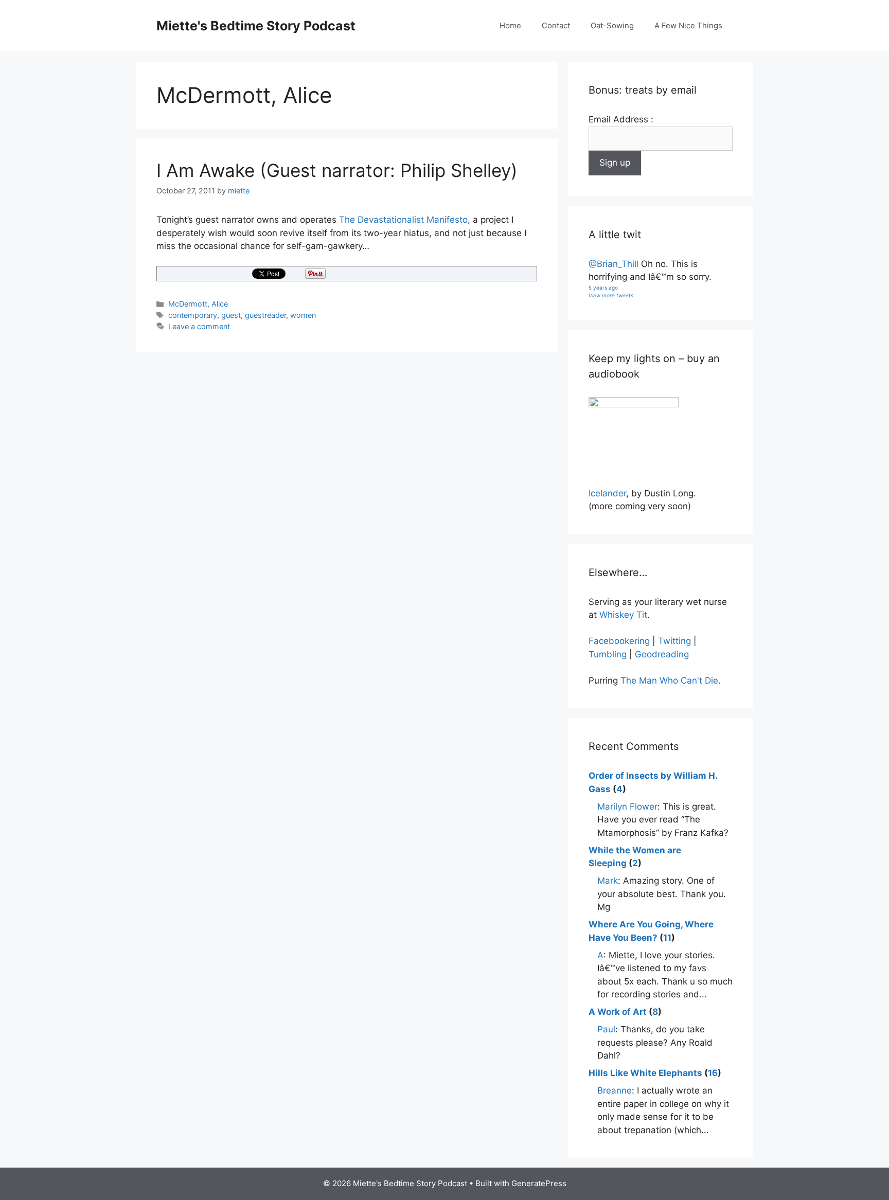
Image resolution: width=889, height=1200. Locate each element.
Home (510, 25)
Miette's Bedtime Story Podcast (255, 25)
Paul (606, 1029)
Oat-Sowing (612, 25)
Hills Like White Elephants (645, 1073)
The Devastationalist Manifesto (403, 219)
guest (231, 315)
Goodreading (662, 654)
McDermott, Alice (198, 303)
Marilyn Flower (627, 806)
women (303, 315)
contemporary (192, 315)
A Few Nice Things (688, 25)
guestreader (265, 315)
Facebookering (619, 641)
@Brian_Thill (613, 264)
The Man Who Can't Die (669, 680)
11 (667, 938)
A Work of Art (618, 1012)
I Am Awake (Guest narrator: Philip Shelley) (337, 170)
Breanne (614, 1090)
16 (713, 1073)
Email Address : (621, 119)
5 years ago (603, 287)
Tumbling (608, 654)
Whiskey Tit (623, 615)
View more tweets (611, 295)
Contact (556, 25)
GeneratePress (538, 1183)
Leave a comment (199, 326)
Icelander (607, 493)
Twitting (674, 641)
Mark (607, 880)
